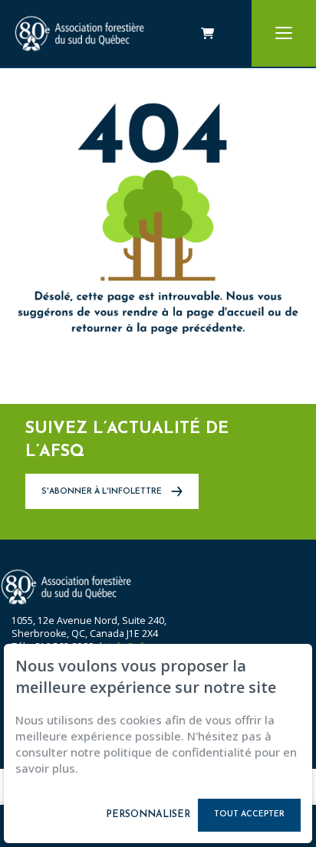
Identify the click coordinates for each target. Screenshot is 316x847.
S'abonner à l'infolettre (102, 492)
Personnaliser (148, 814)
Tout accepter (249, 814)
